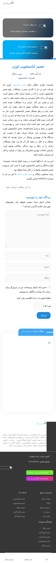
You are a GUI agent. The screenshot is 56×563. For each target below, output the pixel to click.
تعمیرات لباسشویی (26, 78)
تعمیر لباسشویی (19, 85)
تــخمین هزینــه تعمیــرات (28, 46)
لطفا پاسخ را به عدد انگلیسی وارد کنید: (33, 298)
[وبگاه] (28, 278)
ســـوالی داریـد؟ (30, 25)
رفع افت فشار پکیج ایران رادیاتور (34, 406)
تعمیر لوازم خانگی (24, 174)
